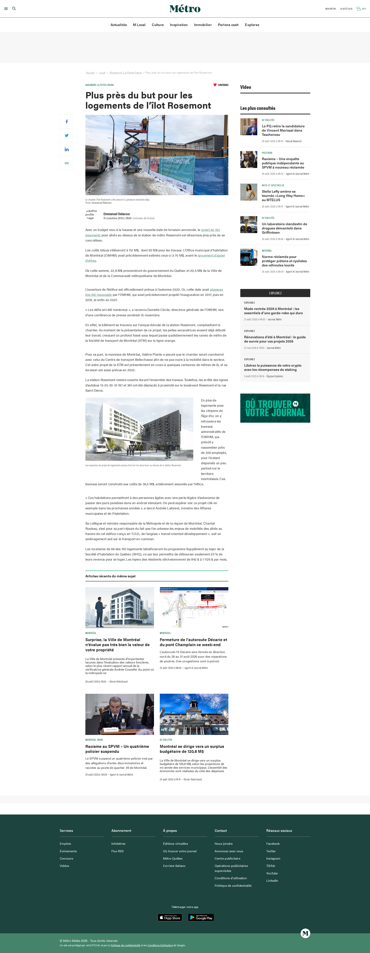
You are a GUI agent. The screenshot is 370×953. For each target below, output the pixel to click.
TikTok (270, 865)
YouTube (272, 873)
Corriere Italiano (174, 865)
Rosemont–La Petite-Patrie (126, 72)
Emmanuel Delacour (116, 213)
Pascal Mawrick (294, 141)
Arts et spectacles (273, 185)
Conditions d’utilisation (231, 878)
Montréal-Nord (94, 739)
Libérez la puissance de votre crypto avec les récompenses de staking (272, 367)
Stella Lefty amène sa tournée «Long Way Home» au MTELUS (283, 195)
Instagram (273, 858)
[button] (5, 9)
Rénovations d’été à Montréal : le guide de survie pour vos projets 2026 (275, 338)
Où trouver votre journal (180, 851)
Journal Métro (275, 319)
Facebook (273, 843)
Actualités (119, 24)
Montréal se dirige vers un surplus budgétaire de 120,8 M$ (192, 748)
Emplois (65, 843)
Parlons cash (228, 24)
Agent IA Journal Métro (196, 668)
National (267, 250)
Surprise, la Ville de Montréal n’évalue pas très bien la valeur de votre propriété (117, 644)
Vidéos (64, 865)
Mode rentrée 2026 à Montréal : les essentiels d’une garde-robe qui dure (273, 310)
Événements (68, 851)
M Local (139, 24)
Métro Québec (173, 858)
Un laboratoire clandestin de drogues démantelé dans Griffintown (284, 228)
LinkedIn (272, 880)
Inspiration (179, 24)
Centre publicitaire (227, 858)
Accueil (90, 72)
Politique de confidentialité (233, 885)
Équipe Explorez (275, 376)
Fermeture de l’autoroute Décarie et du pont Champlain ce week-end (193, 641)
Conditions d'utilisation (160, 945)
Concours (66, 858)
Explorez (252, 24)
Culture (158, 24)
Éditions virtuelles (175, 843)
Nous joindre (224, 843)
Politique (267, 152)
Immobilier (203, 24)
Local (102, 72)
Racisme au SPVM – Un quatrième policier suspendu (117, 748)
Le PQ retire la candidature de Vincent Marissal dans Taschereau (283, 130)
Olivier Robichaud (118, 681)
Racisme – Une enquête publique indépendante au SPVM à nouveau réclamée (283, 163)
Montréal (91, 632)
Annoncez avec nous (229, 851)
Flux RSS (117, 851)
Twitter (271, 851)
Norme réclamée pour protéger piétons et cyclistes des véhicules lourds (284, 260)
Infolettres (118, 843)
